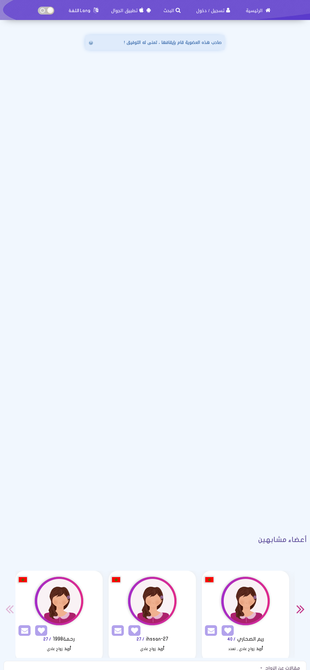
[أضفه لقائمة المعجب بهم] (39, 632)
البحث (168, 10)
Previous (9, 608)
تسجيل (218, 10)
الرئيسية (255, 10)
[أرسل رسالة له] (23, 632)
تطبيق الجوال (124, 10)
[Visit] (59, 601)
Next (300, 608)
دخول (201, 10)
